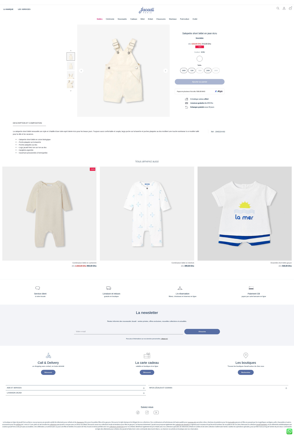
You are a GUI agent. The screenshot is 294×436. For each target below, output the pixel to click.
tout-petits (231, 422)
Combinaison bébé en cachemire (84, 263)
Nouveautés (122, 19)
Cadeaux (133, 19)
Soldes (99, 19)
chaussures (80, 422)
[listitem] (71, 56)
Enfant (150, 19)
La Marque (8, 9)
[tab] (29, 123)
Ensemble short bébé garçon (281, 263)
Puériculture (184, 19)
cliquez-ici (164, 339)
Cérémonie (110, 19)
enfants (18, 424)
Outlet (195, 19)
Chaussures (161, 19)
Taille (199, 65)
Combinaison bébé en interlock (183, 263)
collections (53, 424)
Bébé (142, 19)
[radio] (183, 70)
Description (199, 38)
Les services (24, 9)
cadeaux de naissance (182, 424)
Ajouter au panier (199, 82)
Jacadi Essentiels (261, 424)
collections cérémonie (116, 427)
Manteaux (173, 19)
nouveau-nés (192, 422)
